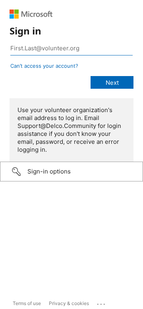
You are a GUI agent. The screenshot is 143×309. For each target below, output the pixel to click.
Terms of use (27, 303)
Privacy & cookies (69, 303)
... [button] (101, 302)
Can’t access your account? (44, 66)
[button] (71, 171)
